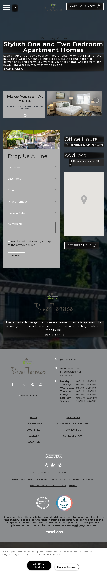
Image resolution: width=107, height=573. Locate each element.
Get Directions (80, 245)
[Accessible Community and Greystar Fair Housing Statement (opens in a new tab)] (47, 465)
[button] (6, 7)
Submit (17, 255)
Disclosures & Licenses (22, 479)
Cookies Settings (67, 567)
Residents (73, 417)
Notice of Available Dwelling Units (48, 486)
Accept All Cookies (39, 565)
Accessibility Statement (73, 423)
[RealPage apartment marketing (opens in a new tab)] (53, 532)
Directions (66, 375)
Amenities (33, 429)
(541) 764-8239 (15, 8)
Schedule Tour (73, 436)
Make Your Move (83, 6)
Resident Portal (29, 395)
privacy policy (24, 245)
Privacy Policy (58, 479)
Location (33, 442)
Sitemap (73, 486)
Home (33, 417)
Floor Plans (33, 423)
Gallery (34, 436)
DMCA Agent (42, 479)
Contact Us (73, 429)
